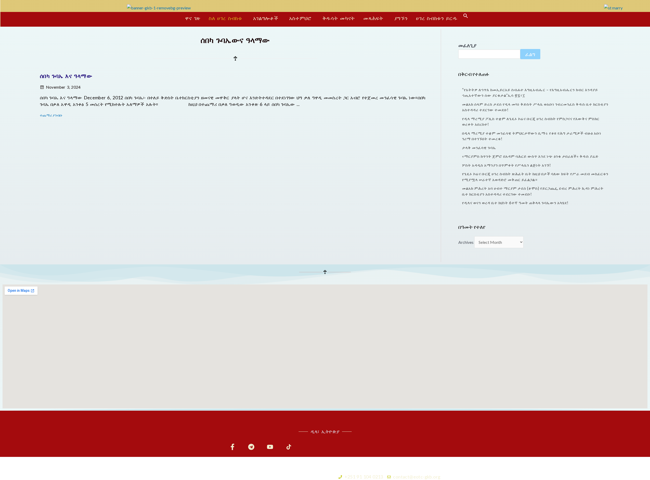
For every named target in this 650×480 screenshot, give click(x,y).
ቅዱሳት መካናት (338, 18)
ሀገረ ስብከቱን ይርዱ (436, 18)
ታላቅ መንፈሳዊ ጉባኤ (479, 147)
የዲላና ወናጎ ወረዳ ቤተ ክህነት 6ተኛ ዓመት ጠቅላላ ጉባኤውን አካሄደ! (515, 202)
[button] (227, 18)
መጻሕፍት (373, 18)
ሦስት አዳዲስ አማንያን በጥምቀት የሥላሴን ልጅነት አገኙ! (506, 165)
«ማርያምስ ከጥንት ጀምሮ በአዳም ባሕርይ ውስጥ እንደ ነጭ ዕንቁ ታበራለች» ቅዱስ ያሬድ (530, 156)
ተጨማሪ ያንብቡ (51, 115)
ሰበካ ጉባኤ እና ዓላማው (66, 75)
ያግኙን (401, 18)
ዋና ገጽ (192, 18)
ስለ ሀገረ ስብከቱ (225, 18)
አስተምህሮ (300, 18)
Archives (466, 242)
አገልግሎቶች (265, 18)
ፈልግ (530, 54)
